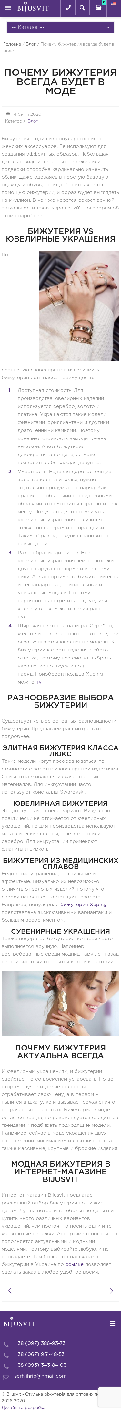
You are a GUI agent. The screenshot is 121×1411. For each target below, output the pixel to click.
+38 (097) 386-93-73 (40, 1343)
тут (40, 682)
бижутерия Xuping (83, 905)
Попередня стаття (9, 1291)
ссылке (75, 1264)
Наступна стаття (111, 1291)
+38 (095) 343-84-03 (40, 1365)
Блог (31, 44)
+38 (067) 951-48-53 (40, 1354)
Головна (12, 44)
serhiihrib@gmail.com (40, 1376)
